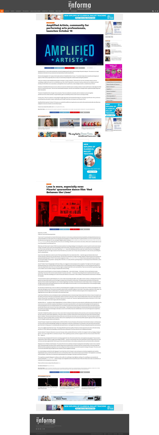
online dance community (80, 109)
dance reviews (83, 368)
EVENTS (12, 11)
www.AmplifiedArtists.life (59, 106)
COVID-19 (59, 368)
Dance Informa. (50, 365)
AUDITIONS (7, 11)
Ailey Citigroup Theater (50, 368)
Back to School (110, 86)
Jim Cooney (71, 109)
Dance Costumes (111, 91)
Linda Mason (48, 369)
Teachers (109, 93)
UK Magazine (74, 11)
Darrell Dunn (91, 368)
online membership (90, 109)
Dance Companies (111, 98)
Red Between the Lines (68, 369)
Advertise (51, 11)
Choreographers (111, 96)
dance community (58, 109)
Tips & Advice (25, 11)
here (59, 362)
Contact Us (44, 11)
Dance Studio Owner (35, 11)
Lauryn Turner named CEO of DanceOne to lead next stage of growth (48, 128)
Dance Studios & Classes (113, 84)
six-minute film (50, 358)
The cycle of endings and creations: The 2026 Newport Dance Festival (90, 388)
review (75, 369)
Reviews (79, 369)
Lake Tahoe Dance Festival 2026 (67, 127)
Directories (58, 11)
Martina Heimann (55, 369)
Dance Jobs (109, 100)
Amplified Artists (49, 109)
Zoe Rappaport (85, 369)
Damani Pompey (64, 368)
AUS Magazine (66, 11)
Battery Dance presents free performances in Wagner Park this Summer (91, 128)
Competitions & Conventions (114, 82)
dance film (70, 368)
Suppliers (109, 89)
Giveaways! (18, 11)
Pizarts (61, 369)
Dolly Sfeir (97, 368)
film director (41, 369)
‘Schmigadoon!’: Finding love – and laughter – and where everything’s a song (69, 388)
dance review (77, 368)
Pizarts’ (64, 249)
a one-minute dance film (74, 258)
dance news (65, 109)
